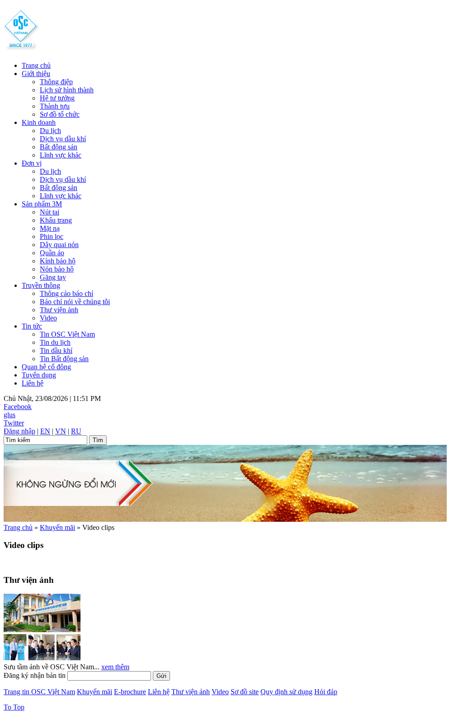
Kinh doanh (39, 122)
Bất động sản (58, 147)
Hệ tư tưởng (57, 98)
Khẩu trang (56, 220)
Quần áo (52, 253)
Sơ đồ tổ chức (60, 114)
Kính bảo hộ (58, 261)
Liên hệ (32, 383)
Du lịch (50, 130)
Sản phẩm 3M (42, 204)
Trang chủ (36, 65)
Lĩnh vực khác (60, 155)
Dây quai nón (59, 244)
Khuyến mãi (57, 527)
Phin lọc (51, 236)
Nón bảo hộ (57, 269)
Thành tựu (55, 106)
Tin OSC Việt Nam (67, 334)
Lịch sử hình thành (67, 90)
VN (60, 431)
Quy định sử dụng (286, 692)
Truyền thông (41, 285)
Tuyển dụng (39, 375)
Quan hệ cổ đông (46, 367)
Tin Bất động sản (64, 358)
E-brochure (130, 692)
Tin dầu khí (56, 350)
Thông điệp (56, 82)
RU (76, 431)
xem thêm (115, 667)
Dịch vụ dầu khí (63, 139)
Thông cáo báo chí (66, 293)
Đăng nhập (19, 431)
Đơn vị (32, 163)
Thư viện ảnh (59, 310)
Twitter (14, 423)
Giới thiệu (36, 73)
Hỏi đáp (325, 692)
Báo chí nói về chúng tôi (75, 301)
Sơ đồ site (245, 692)
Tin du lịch (55, 342)
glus (9, 415)
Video (48, 318)
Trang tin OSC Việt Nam (39, 692)
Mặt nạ (50, 228)
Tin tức (32, 326)
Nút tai (49, 212)
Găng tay (53, 277)
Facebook (18, 406)
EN (45, 431)
